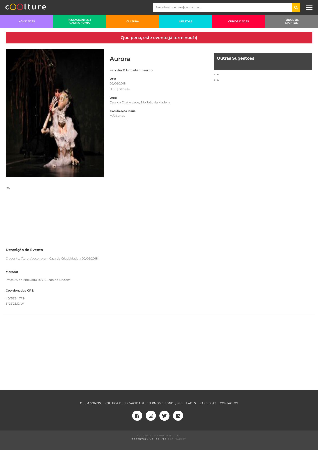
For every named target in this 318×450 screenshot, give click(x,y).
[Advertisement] (107, 215)
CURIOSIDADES (238, 21)
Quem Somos (90, 403)
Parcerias (208, 403)
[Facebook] (137, 416)
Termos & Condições (166, 403)
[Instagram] (151, 416)
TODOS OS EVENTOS (291, 21)
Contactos (229, 403)
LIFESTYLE (185, 21)
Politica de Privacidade (125, 403)
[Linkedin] (178, 416)
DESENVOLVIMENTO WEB (149, 439)
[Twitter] (164, 416)
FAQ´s (191, 403)
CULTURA (132, 21)
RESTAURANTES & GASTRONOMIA (79, 21)
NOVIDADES (26, 21)
